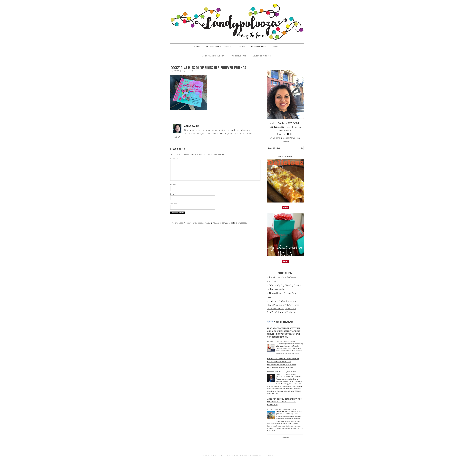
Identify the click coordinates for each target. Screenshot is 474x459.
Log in (270, 455)
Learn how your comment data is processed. (227, 222)
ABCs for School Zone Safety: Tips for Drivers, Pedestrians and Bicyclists (284, 402)
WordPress (261, 455)
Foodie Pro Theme (226, 455)
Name (173, 185)
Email (173, 194)
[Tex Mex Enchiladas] (285, 204)
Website (173, 203)
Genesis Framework (246, 455)
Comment (174, 159)
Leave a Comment (192, 71)
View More (285, 437)
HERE (290, 134)
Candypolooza (237, 20)
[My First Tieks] (285, 257)
